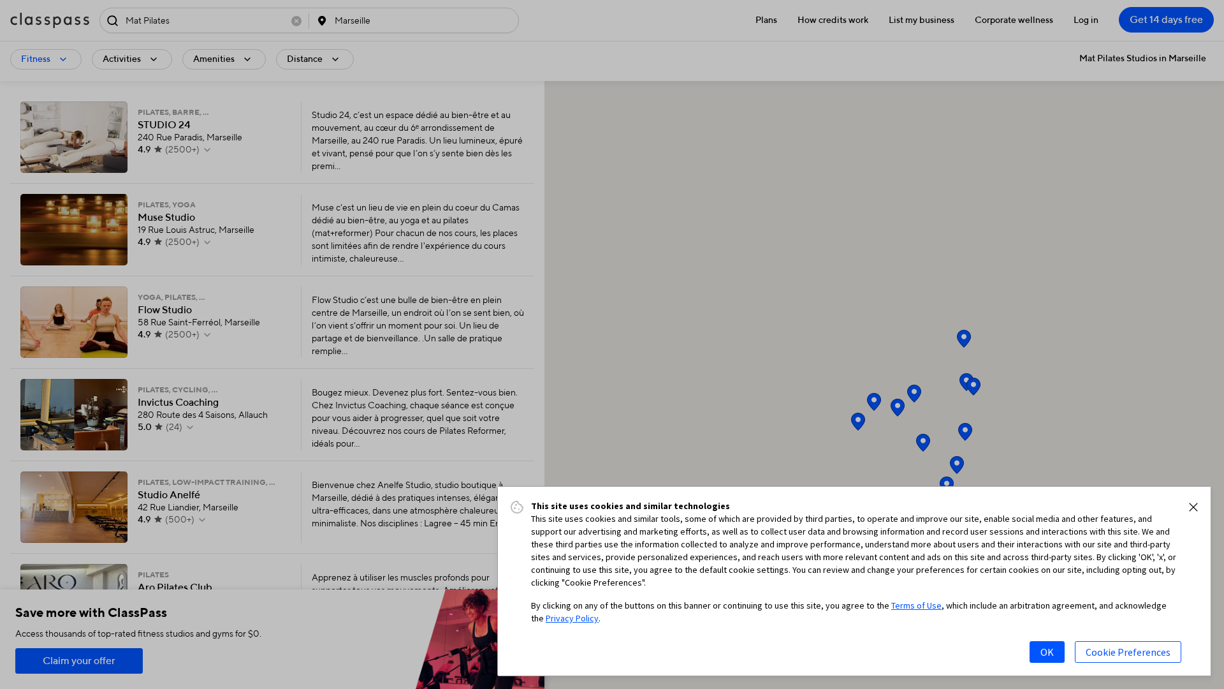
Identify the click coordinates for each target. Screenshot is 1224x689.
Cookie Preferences (1128, 652)
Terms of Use (916, 605)
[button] (1193, 507)
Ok (1047, 652)
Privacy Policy (572, 618)
